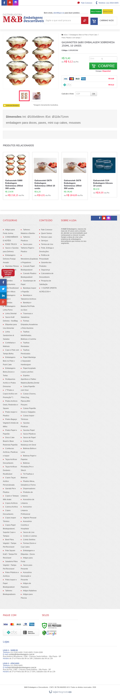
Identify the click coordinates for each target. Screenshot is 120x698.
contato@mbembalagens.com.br (21, 654)
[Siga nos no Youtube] (10, 2)
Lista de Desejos (12, 105)
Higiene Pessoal (29, 518)
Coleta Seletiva (29, 540)
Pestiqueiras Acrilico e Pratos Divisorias (9, 383)
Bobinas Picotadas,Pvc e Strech (27, 466)
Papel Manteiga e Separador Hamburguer (28, 361)
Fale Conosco (86, 3)
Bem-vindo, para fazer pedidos (62, 13)
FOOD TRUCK (11, 244)
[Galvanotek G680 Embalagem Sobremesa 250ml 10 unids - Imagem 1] (24, 96)
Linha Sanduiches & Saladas (8, 335)
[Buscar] (84, 20)
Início (66, 35)
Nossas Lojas (46, 237)
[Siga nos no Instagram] (15, 2)
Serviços (44, 241)
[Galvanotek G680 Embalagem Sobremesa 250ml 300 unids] (16, 176)
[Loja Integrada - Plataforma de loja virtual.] (60, 692)
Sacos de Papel (29, 438)
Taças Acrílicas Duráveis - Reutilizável (10, 470)
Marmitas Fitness (12, 266)
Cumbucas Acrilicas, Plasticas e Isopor (10, 452)
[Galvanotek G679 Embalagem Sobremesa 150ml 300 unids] (75, 176)
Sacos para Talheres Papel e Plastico (27, 248)
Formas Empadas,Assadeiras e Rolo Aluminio (29, 324)
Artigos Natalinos (30, 591)
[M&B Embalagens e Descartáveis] (23, 18)
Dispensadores (29, 489)
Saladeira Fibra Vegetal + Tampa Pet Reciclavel (10, 565)
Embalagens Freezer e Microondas (9, 299)
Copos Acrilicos (11, 503)
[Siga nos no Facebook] (4, 3)
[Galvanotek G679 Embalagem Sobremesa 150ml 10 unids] (45, 176)
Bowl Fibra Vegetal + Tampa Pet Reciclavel (9, 543)
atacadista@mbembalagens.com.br (22, 667)
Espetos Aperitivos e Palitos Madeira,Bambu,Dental (30, 379)
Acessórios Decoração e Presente (26, 576)
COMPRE (106, 66)
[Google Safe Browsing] (49, 633)
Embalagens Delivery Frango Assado (9, 259)
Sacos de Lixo (28, 532)
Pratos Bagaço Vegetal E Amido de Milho (10, 423)
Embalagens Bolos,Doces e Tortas (9, 372)
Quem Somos (46, 233)
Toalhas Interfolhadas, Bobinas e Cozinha (28, 335)
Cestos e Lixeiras (30, 536)
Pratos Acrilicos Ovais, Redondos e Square (10, 404)
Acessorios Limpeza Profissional (26, 510)
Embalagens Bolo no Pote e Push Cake (83, 35)
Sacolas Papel (29, 430)
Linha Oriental (11, 314)
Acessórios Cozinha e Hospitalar (26, 525)
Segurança (45, 270)
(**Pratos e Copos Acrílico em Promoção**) (10, 393)
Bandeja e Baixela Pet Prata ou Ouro (28, 306)
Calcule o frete (68, 94)
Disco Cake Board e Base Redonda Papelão (10, 441)
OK (93, 93)
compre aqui (18, 185)
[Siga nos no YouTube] (104, 218)
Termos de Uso (47, 244)
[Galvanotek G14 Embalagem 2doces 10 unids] (104, 174)
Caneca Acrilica (11, 507)
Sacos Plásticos (29, 434)
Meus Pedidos (96, 11)
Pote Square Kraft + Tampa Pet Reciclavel (10, 554)
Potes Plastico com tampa (71, 38)
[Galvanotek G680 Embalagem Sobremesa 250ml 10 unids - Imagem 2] (36, 96)
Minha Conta (107, 11)
